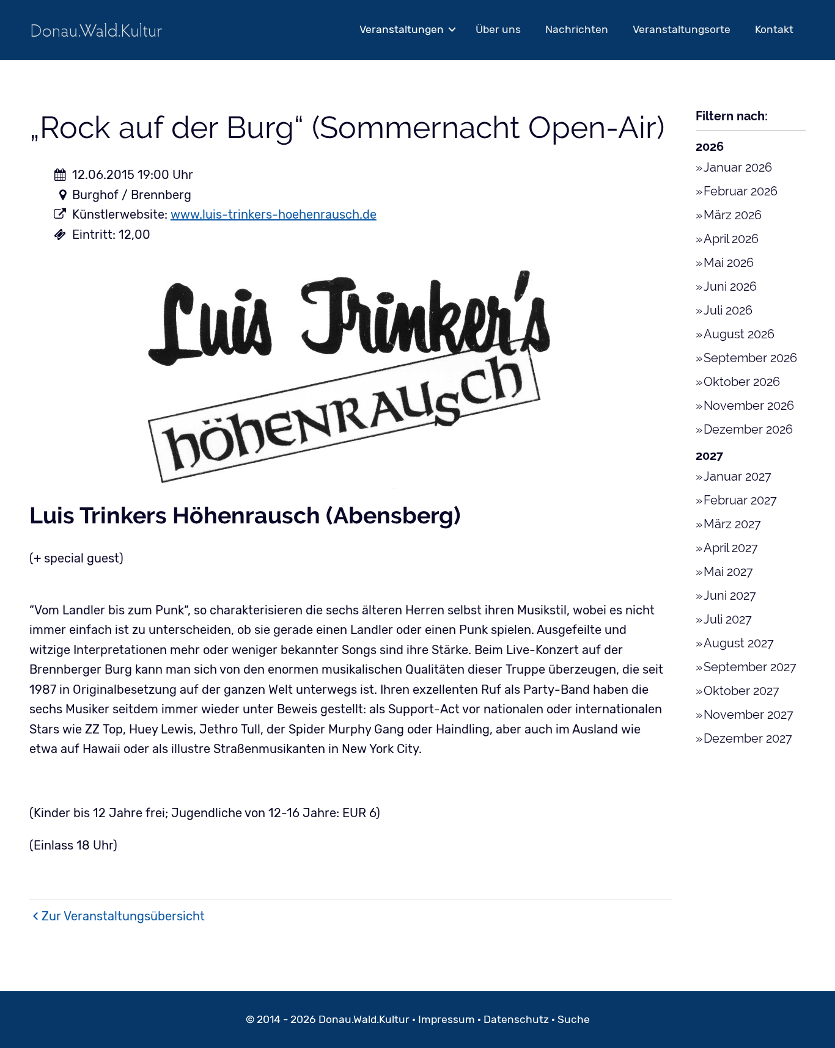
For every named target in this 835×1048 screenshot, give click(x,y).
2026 (710, 146)
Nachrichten (576, 29)
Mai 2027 (728, 571)
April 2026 (731, 238)
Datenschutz (516, 1019)
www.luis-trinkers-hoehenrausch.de (274, 214)
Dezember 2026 (748, 429)
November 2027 (748, 714)
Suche (573, 1019)
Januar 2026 (738, 167)
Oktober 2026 (742, 381)
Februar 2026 (741, 191)
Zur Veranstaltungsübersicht (123, 916)
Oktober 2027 (741, 690)
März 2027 (732, 524)
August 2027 (739, 643)
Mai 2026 (729, 262)
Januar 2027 (737, 476)
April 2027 (731, 547)
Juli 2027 (728, 619)
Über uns (498, 29)
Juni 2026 (730, 286)
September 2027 (750, 667)
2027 (709, 455)
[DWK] (96, 29)
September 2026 (750, 358)
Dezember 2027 (748, 738)
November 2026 (749, 405)
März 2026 (733, 215)
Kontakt (774, 29)
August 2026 (739, 334)
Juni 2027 (730, 595)
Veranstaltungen (401, 29)
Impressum (446, 1019)
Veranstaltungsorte (681, 29)
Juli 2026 (728, 310)
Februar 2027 (740, 500)
